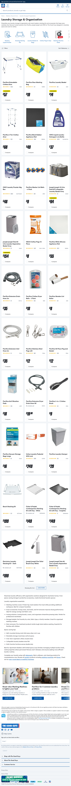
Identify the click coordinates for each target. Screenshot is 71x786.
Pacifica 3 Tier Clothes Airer (11, 136)
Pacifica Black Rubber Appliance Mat (34, 136)
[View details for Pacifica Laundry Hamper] (58, 438)
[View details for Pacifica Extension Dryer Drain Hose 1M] (35, 385)
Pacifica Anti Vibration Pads (11, 402)
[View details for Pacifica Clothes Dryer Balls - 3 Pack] (35, 280)
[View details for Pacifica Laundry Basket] (58, 66)
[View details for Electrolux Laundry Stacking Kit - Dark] (12, 545)
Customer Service (9, 764)
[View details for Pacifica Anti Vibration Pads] (12, 385)
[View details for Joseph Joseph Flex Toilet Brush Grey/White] (35, 545)
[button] (15, 693)
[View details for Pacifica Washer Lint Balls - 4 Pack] (35, 171)
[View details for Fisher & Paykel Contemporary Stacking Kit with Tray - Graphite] (58, 490)
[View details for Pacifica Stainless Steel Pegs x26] (35, 333)
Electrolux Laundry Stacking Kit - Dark (9, 562)
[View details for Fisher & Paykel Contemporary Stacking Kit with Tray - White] (35, 490)
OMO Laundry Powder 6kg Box (12, 188)
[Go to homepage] (3, 6)
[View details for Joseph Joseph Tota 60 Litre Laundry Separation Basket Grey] (12, 226)
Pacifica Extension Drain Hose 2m (11, 297)
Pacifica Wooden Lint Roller (56, 297)
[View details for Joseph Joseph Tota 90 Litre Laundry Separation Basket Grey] (58, 545)
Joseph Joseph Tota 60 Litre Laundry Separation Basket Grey (11, 244)
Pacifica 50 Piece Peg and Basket (58, 350)
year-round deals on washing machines (21, 659)
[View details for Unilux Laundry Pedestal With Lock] (35, 438)
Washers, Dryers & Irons (12, 16)
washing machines (47, 657)
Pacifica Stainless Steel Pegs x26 (34, 350)
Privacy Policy (38, 747)
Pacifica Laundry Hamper (58, 454)
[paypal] (33, 781)
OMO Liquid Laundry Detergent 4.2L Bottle (56, 136)
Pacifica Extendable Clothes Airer (10, 83)
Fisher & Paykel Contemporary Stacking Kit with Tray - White (34, 508)
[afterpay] (39, 781)
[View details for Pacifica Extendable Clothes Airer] (12, 66)
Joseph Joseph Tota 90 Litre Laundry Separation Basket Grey (58, 563)
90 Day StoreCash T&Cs (44, 718)
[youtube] (11, 729)
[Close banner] (26, 777)
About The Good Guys (11, 760)
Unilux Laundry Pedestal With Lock (34, 455)
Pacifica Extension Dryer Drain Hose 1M (34, 402)
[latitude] (45, 781)
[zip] (27, 781)
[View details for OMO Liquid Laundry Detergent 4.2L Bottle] (58, 119)
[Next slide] (68, 36)
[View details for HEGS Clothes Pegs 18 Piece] (35, 226)
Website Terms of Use (28, 747)
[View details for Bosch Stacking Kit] (12, 490)
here (24, 1)
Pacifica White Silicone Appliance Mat (57, 243)
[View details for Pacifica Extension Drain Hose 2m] (12, 280)
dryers (59, 657)
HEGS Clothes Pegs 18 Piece (34, 243)
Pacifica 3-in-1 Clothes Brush (57, 402)
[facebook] (2, 729)
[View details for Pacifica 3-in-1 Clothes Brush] (58, 385)
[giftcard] (50, 781)
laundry (27, 657)
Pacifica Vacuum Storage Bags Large (12, 455)
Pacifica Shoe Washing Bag (34, 83)
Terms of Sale (4, 773)
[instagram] (5, 729)
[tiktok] (8, 729)
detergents (29, 655)
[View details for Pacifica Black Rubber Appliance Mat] (35, 119)
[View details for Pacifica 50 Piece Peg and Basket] (58, 333)
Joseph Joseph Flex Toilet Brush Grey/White (34, 562)
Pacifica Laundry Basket (57, 82)
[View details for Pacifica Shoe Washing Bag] (35, 66)
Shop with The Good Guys (12, 756)
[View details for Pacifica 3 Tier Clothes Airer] (12, 119)
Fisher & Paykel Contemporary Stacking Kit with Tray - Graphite (57, 508)
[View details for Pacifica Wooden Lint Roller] (58, 280)
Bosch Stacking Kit (9, 506)
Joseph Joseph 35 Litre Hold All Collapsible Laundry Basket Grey (57, 189)
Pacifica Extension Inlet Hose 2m (11, 350)
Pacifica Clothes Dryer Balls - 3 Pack (34, 297)
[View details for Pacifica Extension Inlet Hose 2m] (12, 333)
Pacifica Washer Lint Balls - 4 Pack (35, 188)
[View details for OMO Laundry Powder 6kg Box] (12, 171)
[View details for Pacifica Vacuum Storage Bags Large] (12, 438)
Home (2, 16)
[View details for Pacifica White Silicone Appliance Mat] (58, 226)
